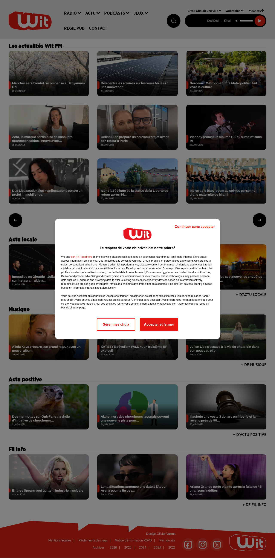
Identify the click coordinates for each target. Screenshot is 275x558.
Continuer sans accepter (195, 226)
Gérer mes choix (116, 324)
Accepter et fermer (159, 324)
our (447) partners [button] (81, 256)
